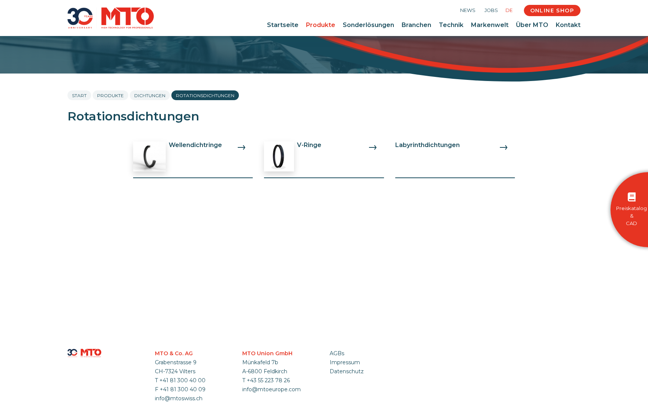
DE (509, 10)
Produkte (320, 25)
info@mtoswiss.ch (178, 398)
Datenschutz (347, 371)
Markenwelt (489, 25)
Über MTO (532, 25)
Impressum (345, 362)
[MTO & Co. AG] (111, 18)
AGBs (337, 353)
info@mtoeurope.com (271, 389)
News (468, 10)
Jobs (491, 10)
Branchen (416, 25)
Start (79, 95)
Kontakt (568, 25)
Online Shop (552, 10)
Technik (451, 25)
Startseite (282, 25)
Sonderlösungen (368, 25)
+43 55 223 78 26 (268, 380)
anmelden (339, 380)
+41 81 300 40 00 (182, 380)
